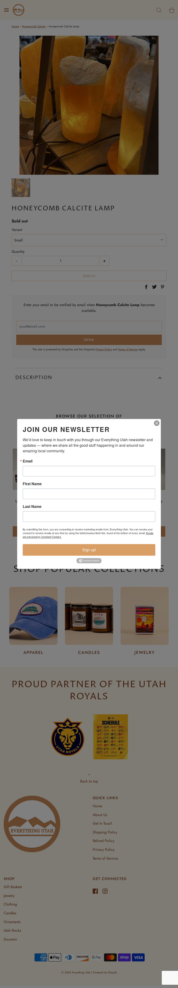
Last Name (32, 506)
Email (27, 461)
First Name (32, 484)
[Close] (156, 423)
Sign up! (89, 549)
